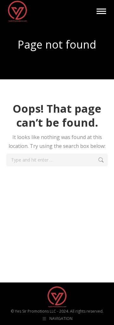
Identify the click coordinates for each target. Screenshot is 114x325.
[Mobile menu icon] (101, 11)
